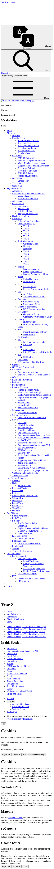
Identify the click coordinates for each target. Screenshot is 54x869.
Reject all (6, 755)
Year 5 (26, 236)
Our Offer (22, 422)
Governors (16, 369)
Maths (20, 276)
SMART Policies (25, 173)
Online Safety (24, 405)
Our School (17, 178)
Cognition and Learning (28, 432)
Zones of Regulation (27, 463)
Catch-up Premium (20, 216)
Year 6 (26, 239)
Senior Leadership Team (28, 140)
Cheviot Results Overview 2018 (32, 417)
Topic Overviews (25, 241)
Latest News (17, 490)
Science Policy (29, 286)
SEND (15, 420)
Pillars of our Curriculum (28, 221)
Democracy (23, 206)
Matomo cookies (15, 817)
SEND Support (24, 402)
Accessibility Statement (22, 704)
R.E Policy (28, 357)
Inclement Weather (20, 488)
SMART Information (27, 158)
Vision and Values (20, 475)
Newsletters (17, 500)
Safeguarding (18, 410)
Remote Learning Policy (28, 390)
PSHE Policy (29, 349)
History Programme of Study (35, 324)
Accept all (16, 755)
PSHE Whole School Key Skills (37, 352)
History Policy (29, 322)
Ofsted (15, 377)
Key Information (14, 188)
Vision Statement (25, 196)
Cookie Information (20, 706)
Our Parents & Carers (16, 478)
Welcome (16, 135)
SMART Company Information (31, 160)
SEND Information (26, 425)
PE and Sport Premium (22, 380)
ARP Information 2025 (28, 198)
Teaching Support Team (28, 145)
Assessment (23, 359)
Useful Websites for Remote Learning (34, 395)
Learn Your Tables (26, 538)
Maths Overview (30, 279)
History (21, 319)
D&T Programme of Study (35, 309)
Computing (23, 299)
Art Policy (27, 294)
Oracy (20, 327)
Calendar (16, 480)
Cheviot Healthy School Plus (25, 495)
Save (25, 866)
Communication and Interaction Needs (34, 435)
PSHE (20, 347)
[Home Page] (17, 100)
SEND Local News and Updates (32, 468)
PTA (14, 576)
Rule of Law (23, 208)
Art (19, 291)
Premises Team (24, 153)
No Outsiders (23, 337)
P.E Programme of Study (34, 342)
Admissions (17, 191)
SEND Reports (24, 465)
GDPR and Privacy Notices (24, 367)
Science (21, 284)
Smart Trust (17, 155)
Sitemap (10, 698)
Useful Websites (25, 533)
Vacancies (16, 183)
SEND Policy (24, 453)
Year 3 (26, 231)
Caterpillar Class (30, 244)
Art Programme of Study (34, 296)
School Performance (21, 415)
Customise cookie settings (34, 755)
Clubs (14, 483)
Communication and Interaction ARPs (28, 193)
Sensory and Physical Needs (30, 442)
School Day (17, 505)
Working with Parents (27, 558)
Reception (27, 249)
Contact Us (17, 186)
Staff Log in (12, 711)
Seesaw (15, 548)
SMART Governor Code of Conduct (34, 375)
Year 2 (26, 228)
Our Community (14, 553)
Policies (15, 382)
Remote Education (20, 387)
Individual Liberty (26, 211)
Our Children (12, 513)
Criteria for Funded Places (29, 543)
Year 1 (26, 226)
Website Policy (18, 709)
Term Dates (17, 508)
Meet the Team (18, 138)
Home (9, 130)
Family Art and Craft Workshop (37, 571)
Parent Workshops (31, 561)
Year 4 (26, 233)
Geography (23, 312)
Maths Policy (29, 281)
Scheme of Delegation (27, 168)
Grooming (22, 526)
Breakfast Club (24, 485)
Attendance (17, 201)
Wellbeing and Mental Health (25, 473)
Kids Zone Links (19, 536)
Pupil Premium (18, 385)
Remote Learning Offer (28, 407)
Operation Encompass (27, 412)
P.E (19, 339)
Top (3, 724)
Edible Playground (20, 516)
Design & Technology (27, 307)
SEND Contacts (25, 450)
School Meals (18, 498)
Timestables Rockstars (22, 551)
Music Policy (29, 334)
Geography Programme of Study (37, 317)
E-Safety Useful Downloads (30, 531)
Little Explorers (19, 541)
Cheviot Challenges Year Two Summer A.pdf (26, 636)
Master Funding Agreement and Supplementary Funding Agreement (33, 164)
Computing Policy (31, 301)
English (21, 266)
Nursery (26, 246)
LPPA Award (23, 581)
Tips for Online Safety (27, 523)
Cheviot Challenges (26, 223)
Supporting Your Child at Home (32, 460)
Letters (15, 493)
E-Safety (16, 521)
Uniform (16, 510)
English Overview (31, 269)
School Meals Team (26, 150)
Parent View (17, 503)
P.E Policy (27, 344)
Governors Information (28, 372)
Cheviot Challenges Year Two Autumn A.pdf (26, 626)
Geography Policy (31, 314)
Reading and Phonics (32, 271)
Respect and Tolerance (28, 213)
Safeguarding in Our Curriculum (32, 362)
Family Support (19, 556)
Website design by (20, 719)
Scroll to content (8, 2)
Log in (9, 586)
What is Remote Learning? (29, 392)
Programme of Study (32, 304)
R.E (19, 354)
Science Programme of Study (36, 289)
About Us (11, 133)
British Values (18, 203)
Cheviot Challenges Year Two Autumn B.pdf (26, 629)
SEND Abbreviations (27, 448)
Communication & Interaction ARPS (34, 445)
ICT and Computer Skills (34, 568)
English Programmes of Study (36, 274)
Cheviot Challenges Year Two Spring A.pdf (26, 631)
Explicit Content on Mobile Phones (33, 528)
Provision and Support (27, 430)
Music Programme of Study (35, 332)
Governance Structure (27, 171)
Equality (16, 364)
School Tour (23, 181)
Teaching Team (24, 143)
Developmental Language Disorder (33, 470)
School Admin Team (27, 148)
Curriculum (17, 218)
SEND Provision (25, 427)
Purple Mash (17, 546)
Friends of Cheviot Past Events (31, 578)
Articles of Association (28, 176)
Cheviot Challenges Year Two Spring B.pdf (26, 634)
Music (20, 329)
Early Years (17, 518)
